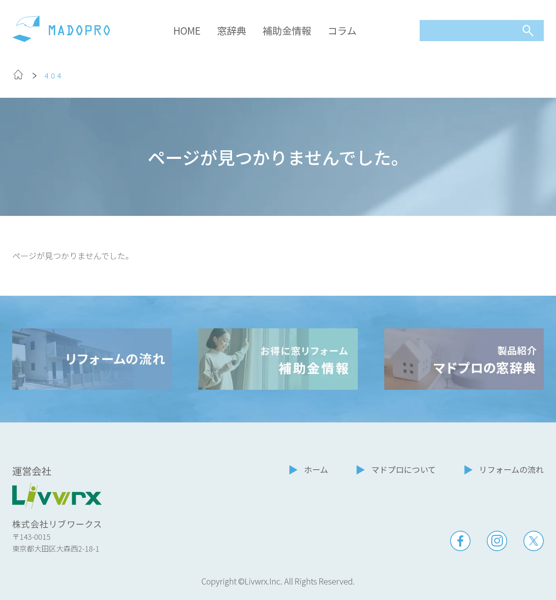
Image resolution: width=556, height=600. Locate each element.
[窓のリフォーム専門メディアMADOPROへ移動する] (18, 77)
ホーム (316, 469)
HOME (187, 30)
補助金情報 (287, 30)
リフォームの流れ (511, 469)
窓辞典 (231, 30)
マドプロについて (403, 469)
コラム (342, 30)
